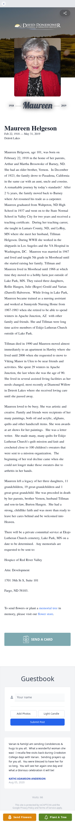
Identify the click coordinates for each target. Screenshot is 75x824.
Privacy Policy (27, 807)
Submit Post (37, 722)
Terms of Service (47, 807)
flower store (45, 614)
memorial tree (48, 608)
